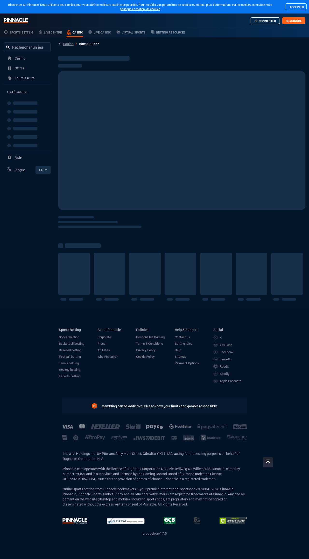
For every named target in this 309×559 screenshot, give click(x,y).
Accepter (296, 7)
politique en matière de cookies (140, 9)
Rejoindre (294, 21)
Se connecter (265, 21)
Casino (68, 43)
